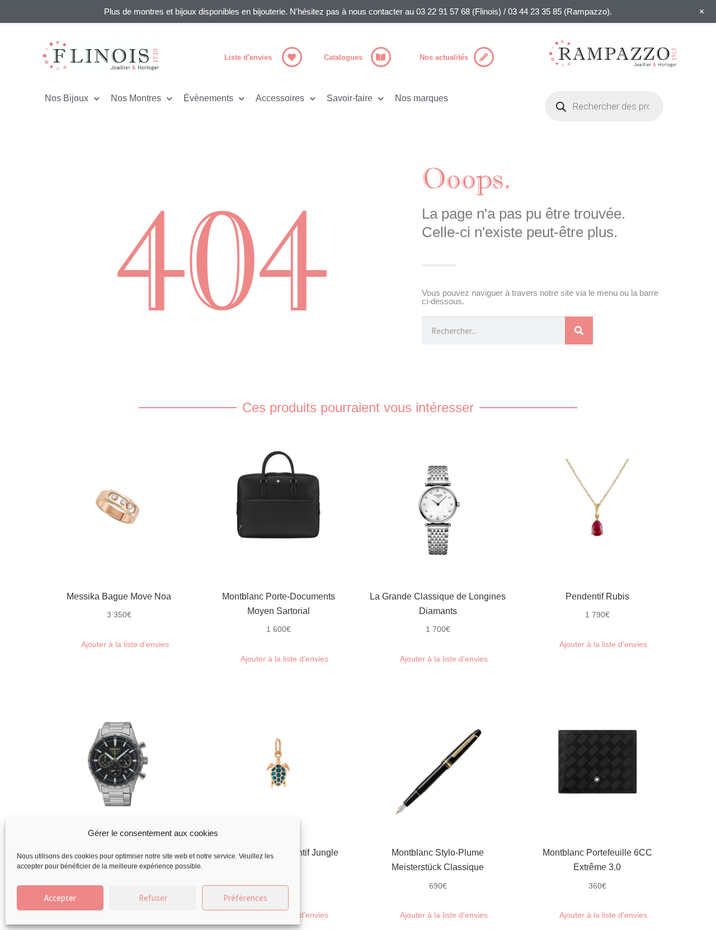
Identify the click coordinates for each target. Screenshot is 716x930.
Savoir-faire (350, 98)
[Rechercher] (579, 330)
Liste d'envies (248, 57)
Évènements (208, 98)
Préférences (245, 898)
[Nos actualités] (484, 57)
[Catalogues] (381, 57)
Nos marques (421, 98)
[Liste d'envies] (292, 57)
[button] (119, 644)
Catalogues (343, 57)
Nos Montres (136, 98)
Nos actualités (444, 57)
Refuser (153, 898)
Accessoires (280, 98)
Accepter (60, 898)
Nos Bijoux (66, 98)
